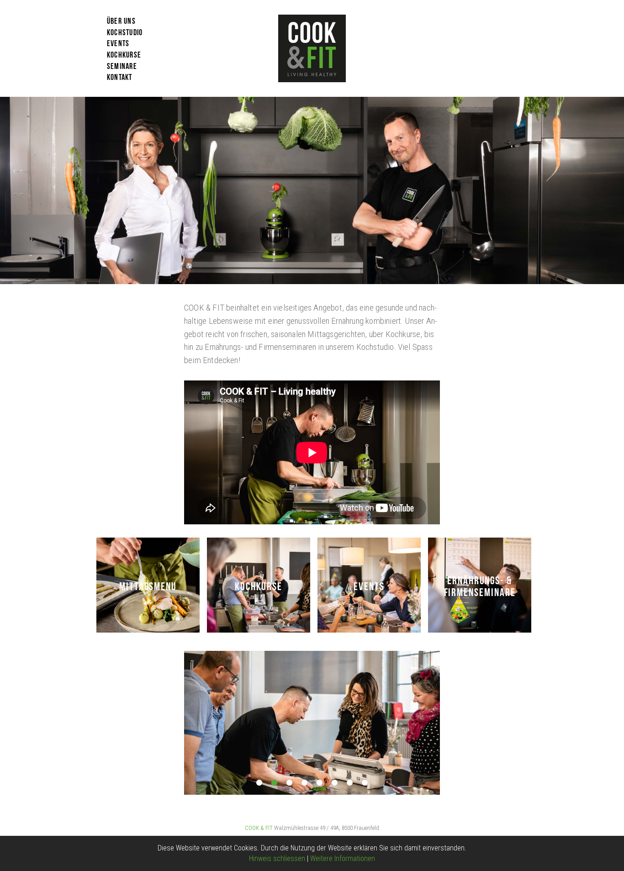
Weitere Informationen (342, 858)
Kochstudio (125, 31)
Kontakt (119, 76)
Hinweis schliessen (277, 858)
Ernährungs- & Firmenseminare (480, 585)
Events (118, 42)
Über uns (121, 20)
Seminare (122, 65)
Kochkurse (124, 54)
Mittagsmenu (148, 585)
